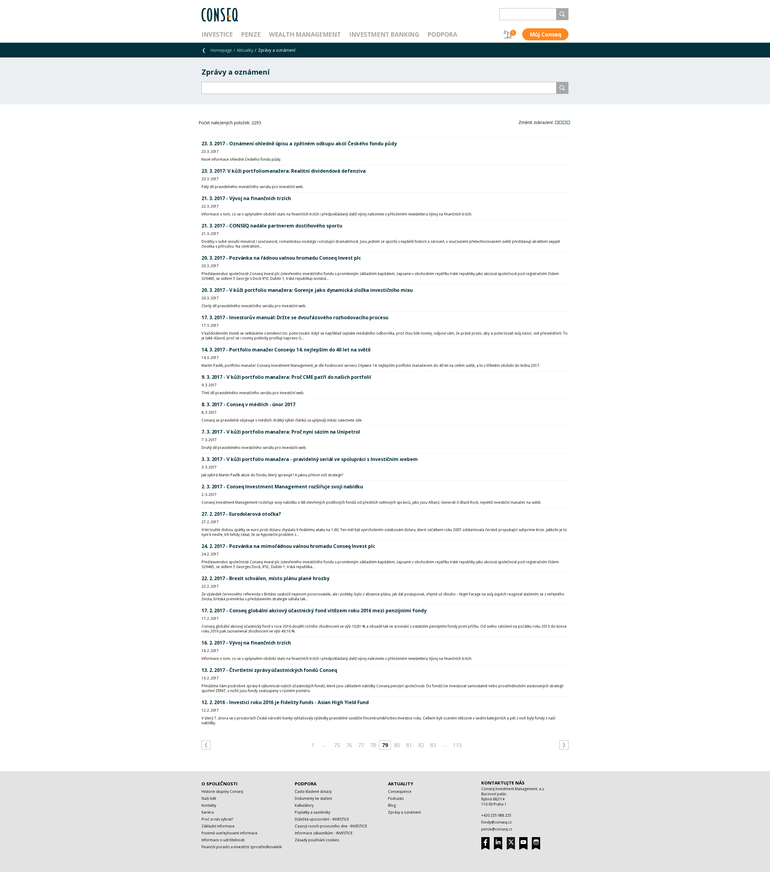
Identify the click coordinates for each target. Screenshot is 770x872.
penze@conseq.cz (496, 829)
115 (457, 745)
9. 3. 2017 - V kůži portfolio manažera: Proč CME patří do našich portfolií (286, 377)
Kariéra (208, 812)
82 (421, 745)
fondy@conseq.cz (496, 822)
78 (373, 745)
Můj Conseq (545, 34)
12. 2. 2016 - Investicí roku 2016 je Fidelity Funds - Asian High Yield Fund (285, 702)
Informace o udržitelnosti (223, 840)
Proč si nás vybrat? (217, 819)
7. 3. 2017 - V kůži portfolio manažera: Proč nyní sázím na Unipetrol (281, 431)
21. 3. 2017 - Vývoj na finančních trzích (246, 198)
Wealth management (305, 34)
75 (337, 745)
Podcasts (396, 798)
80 (397, 745)
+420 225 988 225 (496, 815)
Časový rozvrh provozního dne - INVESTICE (331, 826)
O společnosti (220, 784)
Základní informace (218, 826)
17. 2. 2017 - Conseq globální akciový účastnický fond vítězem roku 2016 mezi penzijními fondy (314, 610)
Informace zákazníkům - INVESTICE (324, 833)
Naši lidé (209, 798)
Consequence (399, 791)
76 (349, 745)
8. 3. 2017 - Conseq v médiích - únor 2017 (248, 404)
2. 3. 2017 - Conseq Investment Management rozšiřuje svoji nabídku (282, 486)
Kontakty (209, 805)
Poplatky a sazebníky (312, 812)
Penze (250, 34)
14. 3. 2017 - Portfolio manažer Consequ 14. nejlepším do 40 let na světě (286, 349)
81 (409, 745)
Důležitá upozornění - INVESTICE (322, 819)
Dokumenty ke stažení (313, 798)
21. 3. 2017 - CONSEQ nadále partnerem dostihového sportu (272, 225)
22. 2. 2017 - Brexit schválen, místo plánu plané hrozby (265, 578)
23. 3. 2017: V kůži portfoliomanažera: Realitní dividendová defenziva (283, 171)
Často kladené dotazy (313, 791)
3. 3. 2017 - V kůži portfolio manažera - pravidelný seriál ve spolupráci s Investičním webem (310, 459)
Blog (392, 805)
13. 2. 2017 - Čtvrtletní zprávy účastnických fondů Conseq (269, 670)
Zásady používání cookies (317, 840)
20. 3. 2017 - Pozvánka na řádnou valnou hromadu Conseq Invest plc (281, 258)
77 (361, 745)
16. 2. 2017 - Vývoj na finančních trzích (246, 642)
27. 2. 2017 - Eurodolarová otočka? (241, 514)
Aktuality (245, 50)
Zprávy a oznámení (404, 812)
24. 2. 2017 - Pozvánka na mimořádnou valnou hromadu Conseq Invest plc (288, 546)
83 (433, 745)
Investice (217, 34)
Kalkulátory (304, 805)
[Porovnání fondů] (508, 34)
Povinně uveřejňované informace (229, 833)
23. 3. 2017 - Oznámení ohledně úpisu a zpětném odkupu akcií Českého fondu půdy (299, 143)
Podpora (442, 34)
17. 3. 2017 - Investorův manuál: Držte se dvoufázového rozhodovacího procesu (295, 317)
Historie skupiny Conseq (222, 791)
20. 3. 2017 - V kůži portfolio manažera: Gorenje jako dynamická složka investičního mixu (307, 290)
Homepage (221, 50)
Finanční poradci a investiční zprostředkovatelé (242, 846)
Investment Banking (384, 34)
